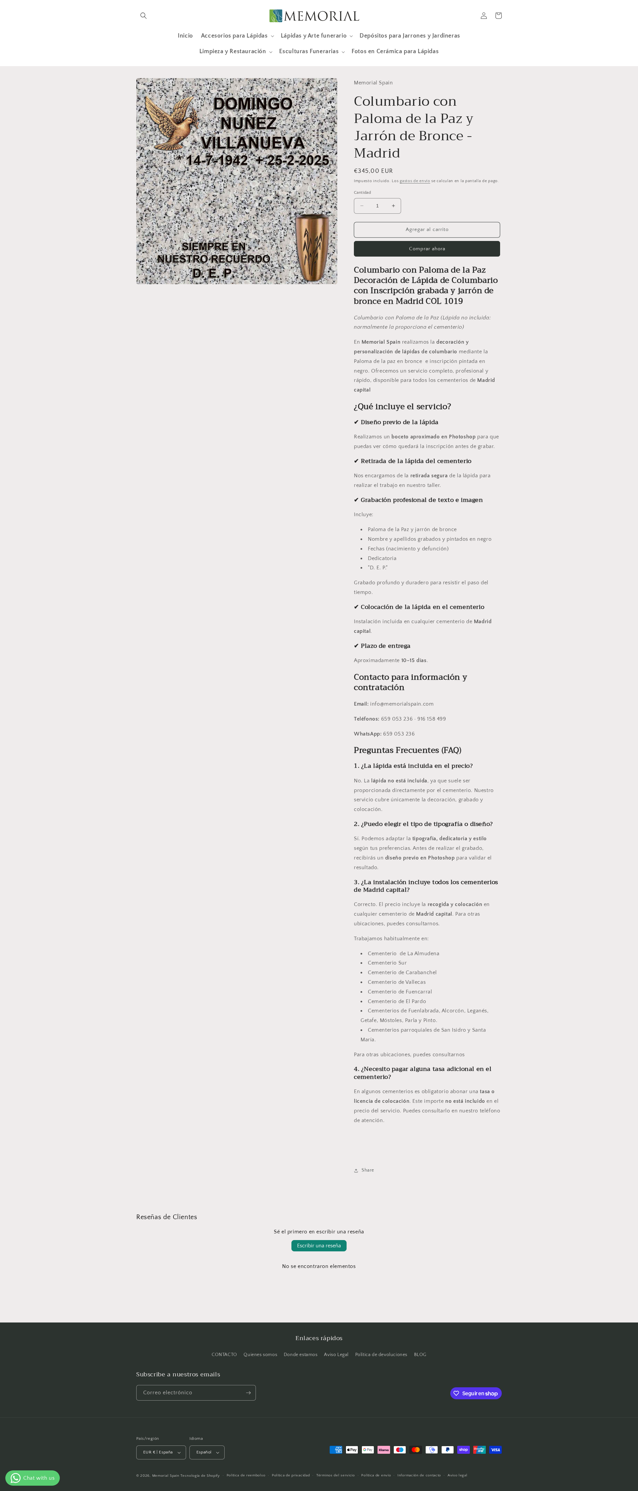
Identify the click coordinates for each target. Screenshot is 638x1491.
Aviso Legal (336, 1354)
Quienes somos (260, 1354)
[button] (143, 15)
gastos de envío (415, 181)
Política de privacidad (291, 1475)
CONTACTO (224, 1354)
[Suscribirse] (248, 1393)
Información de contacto (419, 1475)
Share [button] (368, 1170)
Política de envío (376, 1475)
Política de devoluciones (381, 1354)
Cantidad (362, 192)
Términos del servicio (335, 1475)
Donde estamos (301, 1354)
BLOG (420, 1354)
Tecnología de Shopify (200, 1476)
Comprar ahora (427, 249)
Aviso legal (458, 1475)
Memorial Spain (165, 1476)
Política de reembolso (246, 1475)
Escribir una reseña (319, 1246)
